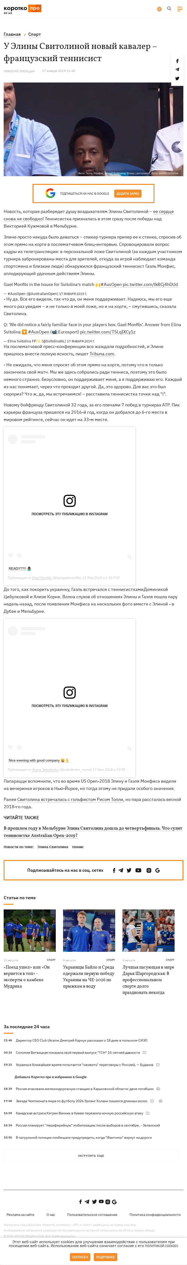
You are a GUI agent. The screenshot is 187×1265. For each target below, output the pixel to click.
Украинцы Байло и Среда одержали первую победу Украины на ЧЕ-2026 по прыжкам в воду (88, 977)
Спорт (51, 960)
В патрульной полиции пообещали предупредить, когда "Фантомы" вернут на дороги (84, 1137)
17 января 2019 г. (73, 293)
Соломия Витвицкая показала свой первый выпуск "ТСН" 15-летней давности (78, 1052)
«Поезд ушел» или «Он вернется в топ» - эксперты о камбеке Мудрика (27, 977)
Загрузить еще (91, 1155)
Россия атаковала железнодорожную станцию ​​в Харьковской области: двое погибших (85, 1089)
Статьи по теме (20, 897)
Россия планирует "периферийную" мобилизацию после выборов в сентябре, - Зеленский (88, 1125)
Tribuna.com (102, 354)
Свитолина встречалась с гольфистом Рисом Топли (70, 799)
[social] (114, 870)
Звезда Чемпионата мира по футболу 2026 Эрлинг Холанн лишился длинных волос (82, 1101)
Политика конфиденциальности (155, 1214)
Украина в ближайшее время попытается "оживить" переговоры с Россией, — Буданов (84, 1065)
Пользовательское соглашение (92, 1214)
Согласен (80, 1257)
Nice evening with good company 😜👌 (39, 760)
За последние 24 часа (27, 1026)
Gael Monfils (41, 578)
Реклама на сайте (20, 1214)
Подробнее (105, 1257)
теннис (78, 846)
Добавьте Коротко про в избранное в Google (51, 1077)
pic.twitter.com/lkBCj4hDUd (150, 284)
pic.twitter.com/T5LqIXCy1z (107, 332)
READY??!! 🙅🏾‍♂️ (20, 568)
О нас (51, 1214)
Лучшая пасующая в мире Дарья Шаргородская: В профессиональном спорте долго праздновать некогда (148, 980)
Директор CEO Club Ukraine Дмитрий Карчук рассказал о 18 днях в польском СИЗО (81, 1040)
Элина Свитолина (52, 846)
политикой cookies (161, 1245)
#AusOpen (111, 284)
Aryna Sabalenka (45, 769)
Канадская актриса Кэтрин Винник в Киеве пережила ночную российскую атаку (79, 1113)
